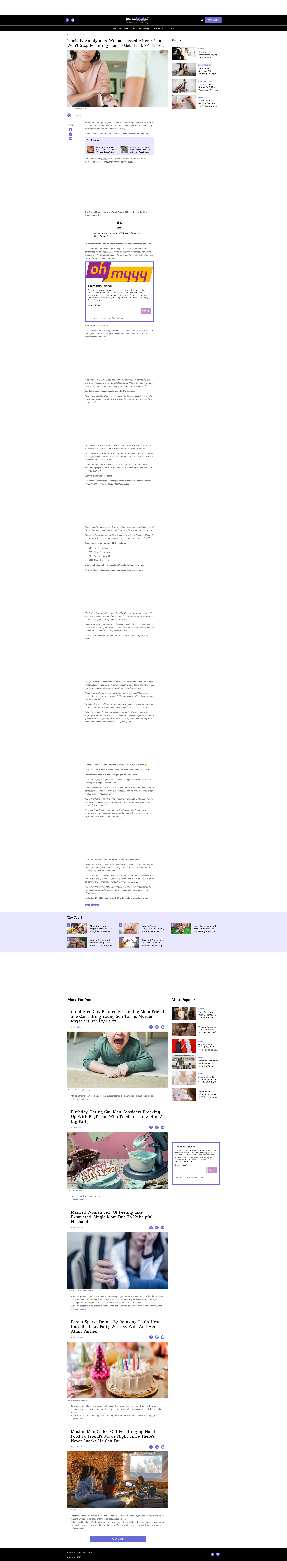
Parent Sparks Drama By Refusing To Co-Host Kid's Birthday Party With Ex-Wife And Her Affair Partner (115, 1326)
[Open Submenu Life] (173, 28)
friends (95, 905)
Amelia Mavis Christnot (80, 1447)
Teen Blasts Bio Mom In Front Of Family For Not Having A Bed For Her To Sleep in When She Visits (205, 931)
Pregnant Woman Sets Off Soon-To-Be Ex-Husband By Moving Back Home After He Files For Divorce (153, 945)
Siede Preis (71, 1190)
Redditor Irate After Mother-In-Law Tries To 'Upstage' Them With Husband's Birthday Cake (106, 150)
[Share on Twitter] (70, 134)
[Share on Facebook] (70, 129)
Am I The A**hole (120, 28)
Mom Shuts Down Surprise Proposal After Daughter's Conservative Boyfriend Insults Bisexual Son (102, 931)
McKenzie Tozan (78, 1227)
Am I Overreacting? (143, 1415)
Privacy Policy (71, 1552)
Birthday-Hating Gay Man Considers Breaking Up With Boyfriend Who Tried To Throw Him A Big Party (117, 1117)
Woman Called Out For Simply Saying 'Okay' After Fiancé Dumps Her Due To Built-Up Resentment (102, 945)
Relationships (204, 65)
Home (69, 35)
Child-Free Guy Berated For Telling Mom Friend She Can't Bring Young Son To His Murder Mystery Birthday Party (117, 1016)
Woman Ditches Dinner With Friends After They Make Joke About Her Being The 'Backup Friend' (141, 150)
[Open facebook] (67, 20)
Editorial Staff (82, 1552)
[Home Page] (137, 20)
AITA (87, 905)
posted (104, 158)
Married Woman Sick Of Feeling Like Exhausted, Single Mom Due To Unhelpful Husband (112, 1217)
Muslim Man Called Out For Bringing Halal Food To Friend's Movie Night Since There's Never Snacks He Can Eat (113, 1436)
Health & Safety (205, 81)
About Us (92, 1552)
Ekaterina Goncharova (75, 1090)
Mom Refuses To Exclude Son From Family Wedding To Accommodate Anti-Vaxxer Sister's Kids (208, 1082)
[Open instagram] (72, 20)
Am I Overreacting (141, 28)
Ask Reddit (158, 28)
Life (170, 28)
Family (201, 49)
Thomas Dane (77, 1027)
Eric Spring (78, 115)
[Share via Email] (70, 138)
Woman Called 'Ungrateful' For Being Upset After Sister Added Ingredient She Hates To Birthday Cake (153, 931)
